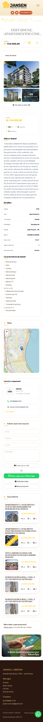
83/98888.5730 (15, 401)
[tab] (11, 55)
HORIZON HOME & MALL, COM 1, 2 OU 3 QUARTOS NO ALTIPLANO (20, 578)
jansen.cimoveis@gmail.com (19, 407)
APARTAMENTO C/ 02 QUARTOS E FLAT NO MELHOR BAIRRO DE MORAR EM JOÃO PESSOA (20, 507)
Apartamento (9, 21)
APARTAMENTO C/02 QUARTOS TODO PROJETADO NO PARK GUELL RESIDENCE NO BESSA (21, 531)
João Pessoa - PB (25, 19)
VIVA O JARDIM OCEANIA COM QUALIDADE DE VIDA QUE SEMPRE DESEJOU (20, 555)
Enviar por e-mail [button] (22, 465)
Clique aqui (8, 627)
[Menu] (38, 5)
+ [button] (6, 331)
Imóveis (5, 682)
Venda (13, 19)
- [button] (7, 334)
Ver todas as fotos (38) (22, 105)
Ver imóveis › (10, 412)
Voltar (38, 21)
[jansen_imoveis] (17, 12)
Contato (6, 688)
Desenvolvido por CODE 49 (12, 717)
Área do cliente (8, 692)
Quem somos (7, 685)
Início (5, 19)
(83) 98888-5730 (26, 13)
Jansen (19, 388)
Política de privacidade (32, 713)
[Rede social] (12, 12)
